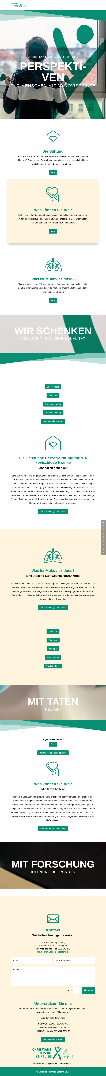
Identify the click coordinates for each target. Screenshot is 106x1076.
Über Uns (53, 395)
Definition (53, 631)
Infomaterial (65, 1063)
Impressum (52, 1063)
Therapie (53, 649)
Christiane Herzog (53, 413)
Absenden (88, 990)
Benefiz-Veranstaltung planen (53, 753)
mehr (53, 172)
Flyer (53, 744)
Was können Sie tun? (53, 210)
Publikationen (53, 657)
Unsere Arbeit (53, 387)
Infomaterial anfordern (53, 421)
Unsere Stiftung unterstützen (53, 511)
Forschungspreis (53, 404)
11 (103, 552)
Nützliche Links (53, 666)
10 (103, 549)
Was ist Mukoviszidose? (53, 279)
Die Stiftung (53, 151)
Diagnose (53, 640)
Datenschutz (38, 1063)
